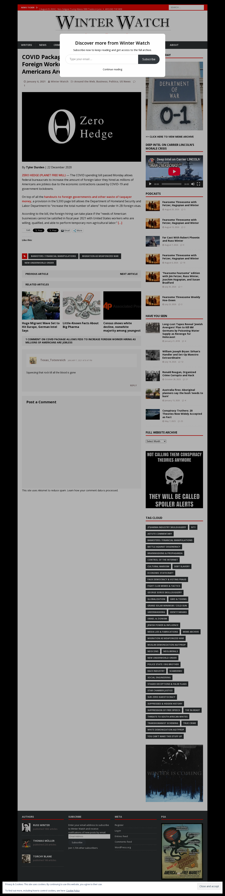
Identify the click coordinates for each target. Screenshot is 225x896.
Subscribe (148, 59)
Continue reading (112, 69)
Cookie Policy (73, 890)
